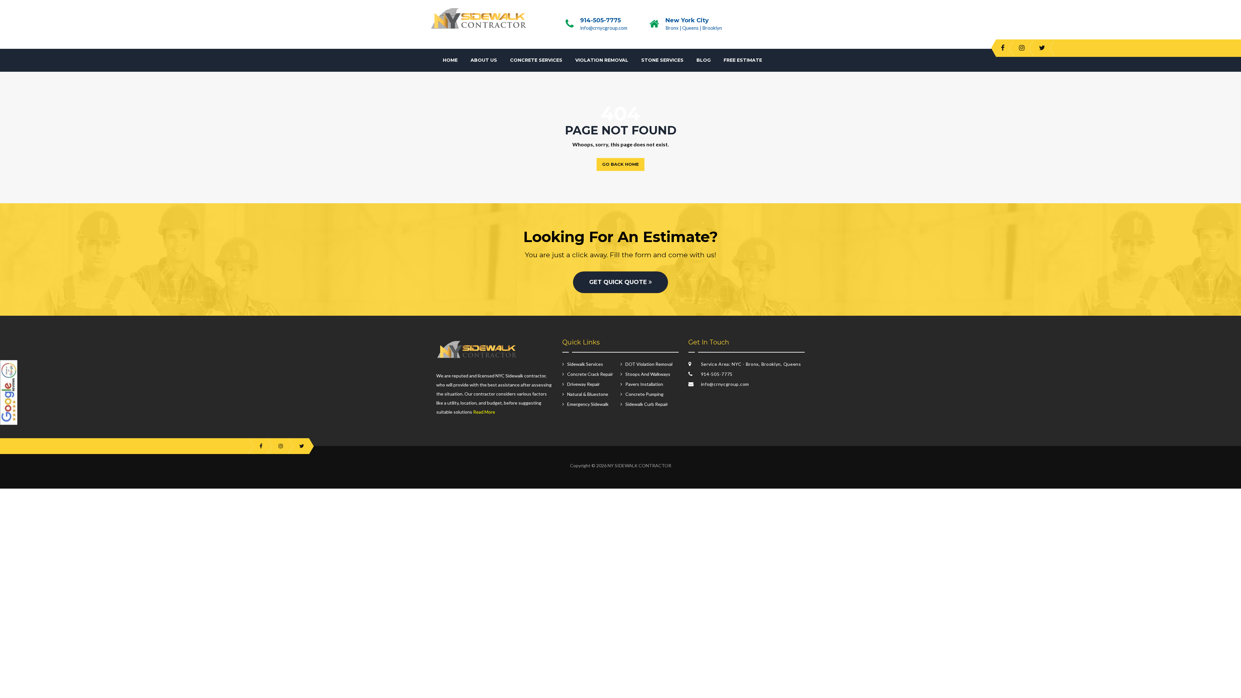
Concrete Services (536, 60)
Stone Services (662, 60)
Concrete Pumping (644, 394)
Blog (703, 60)
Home (450, 60)
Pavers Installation (644, 384)
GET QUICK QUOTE (619, 282)
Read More (484, 412)
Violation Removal (601, 60)
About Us (484, 60)
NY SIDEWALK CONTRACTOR (639, 465)
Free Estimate (743, 60)
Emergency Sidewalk (588, 404)
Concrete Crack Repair (590, 374)
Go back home (620, 164)
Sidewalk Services (585, 364)
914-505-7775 (600, 20)
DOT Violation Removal (649, 364)
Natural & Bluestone (587, 394)
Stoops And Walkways (647, 374)
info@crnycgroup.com (603, 28)
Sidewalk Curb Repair (646, 404)
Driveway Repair (583, 384)
